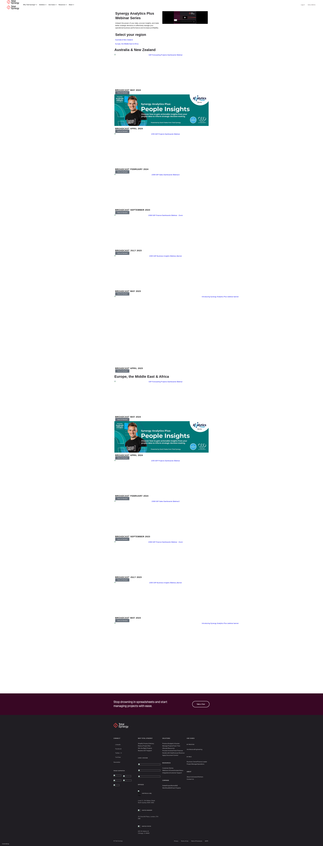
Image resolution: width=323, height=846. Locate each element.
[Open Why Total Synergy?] (36, 5)
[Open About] (73, 5)
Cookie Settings (5, 843)
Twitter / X (118, 753)
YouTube (118, 757)
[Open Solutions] (45, 5)
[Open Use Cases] (56, 5)
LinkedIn (118, 744)
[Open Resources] (66, 5)
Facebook (118, 749)
